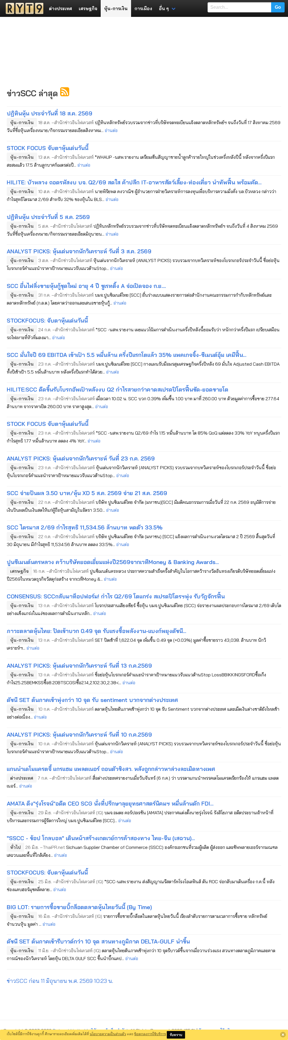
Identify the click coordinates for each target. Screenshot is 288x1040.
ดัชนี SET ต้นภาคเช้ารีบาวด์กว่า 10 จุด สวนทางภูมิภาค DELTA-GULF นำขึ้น (98, 941)
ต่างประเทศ (60, 8)
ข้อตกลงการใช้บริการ (150, 1034)
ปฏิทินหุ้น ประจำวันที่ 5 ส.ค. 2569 (48, 216)
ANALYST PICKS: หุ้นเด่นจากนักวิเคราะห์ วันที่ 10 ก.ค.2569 (79, 734)
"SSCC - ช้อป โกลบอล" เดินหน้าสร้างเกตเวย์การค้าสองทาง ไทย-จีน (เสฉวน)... (101, 838)
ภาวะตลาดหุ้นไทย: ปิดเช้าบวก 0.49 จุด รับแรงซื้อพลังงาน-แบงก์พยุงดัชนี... (96, 630)
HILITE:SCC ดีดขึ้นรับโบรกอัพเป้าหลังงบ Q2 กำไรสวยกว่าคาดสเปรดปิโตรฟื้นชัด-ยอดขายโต (117, 389)
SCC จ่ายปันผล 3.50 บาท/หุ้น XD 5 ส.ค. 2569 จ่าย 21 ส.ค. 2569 (87, 492)
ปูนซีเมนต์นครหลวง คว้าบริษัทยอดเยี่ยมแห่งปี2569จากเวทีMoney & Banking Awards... (113, 561)
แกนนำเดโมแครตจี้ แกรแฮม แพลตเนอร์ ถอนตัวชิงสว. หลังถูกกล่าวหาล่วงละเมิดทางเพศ (111, 768)
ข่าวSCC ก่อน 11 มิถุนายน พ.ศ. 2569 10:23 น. (60, 980)
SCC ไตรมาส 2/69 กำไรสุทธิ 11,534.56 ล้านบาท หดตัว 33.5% (85, 527)
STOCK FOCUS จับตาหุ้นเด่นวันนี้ (47, 147)
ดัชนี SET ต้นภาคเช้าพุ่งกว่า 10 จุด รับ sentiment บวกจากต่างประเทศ (92, 699)
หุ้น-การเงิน (116, 8)
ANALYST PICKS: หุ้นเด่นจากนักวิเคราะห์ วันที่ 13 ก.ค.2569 (79, 665)
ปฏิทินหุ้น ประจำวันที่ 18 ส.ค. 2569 (49, 113)
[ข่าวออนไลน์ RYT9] (23, 8)
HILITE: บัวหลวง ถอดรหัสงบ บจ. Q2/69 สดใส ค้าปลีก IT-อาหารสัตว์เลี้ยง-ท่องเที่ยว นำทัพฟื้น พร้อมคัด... (134, 182)
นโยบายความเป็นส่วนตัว (108, 1034)
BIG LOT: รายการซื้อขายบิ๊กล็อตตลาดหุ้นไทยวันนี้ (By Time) (79, 907)
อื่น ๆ (164, 8)
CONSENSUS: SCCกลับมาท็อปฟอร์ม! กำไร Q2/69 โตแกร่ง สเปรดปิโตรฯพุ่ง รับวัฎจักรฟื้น (116, 596)
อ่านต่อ (111, 130)
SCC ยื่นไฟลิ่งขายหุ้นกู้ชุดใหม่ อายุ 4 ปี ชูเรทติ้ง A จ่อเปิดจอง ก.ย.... (86, 285)
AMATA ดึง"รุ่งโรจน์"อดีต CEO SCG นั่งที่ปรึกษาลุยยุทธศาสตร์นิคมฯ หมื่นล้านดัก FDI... (110, 803)
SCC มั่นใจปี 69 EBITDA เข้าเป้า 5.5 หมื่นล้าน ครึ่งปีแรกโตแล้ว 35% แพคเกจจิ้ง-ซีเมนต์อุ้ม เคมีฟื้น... (126, 354)
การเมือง (143, 8)
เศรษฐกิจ (88, 8)
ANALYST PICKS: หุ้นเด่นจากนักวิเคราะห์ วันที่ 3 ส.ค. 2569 (79, 251)
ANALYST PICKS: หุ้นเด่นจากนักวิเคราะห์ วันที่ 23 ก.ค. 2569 (81, 458)
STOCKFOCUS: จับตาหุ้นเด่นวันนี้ (47, 320)
